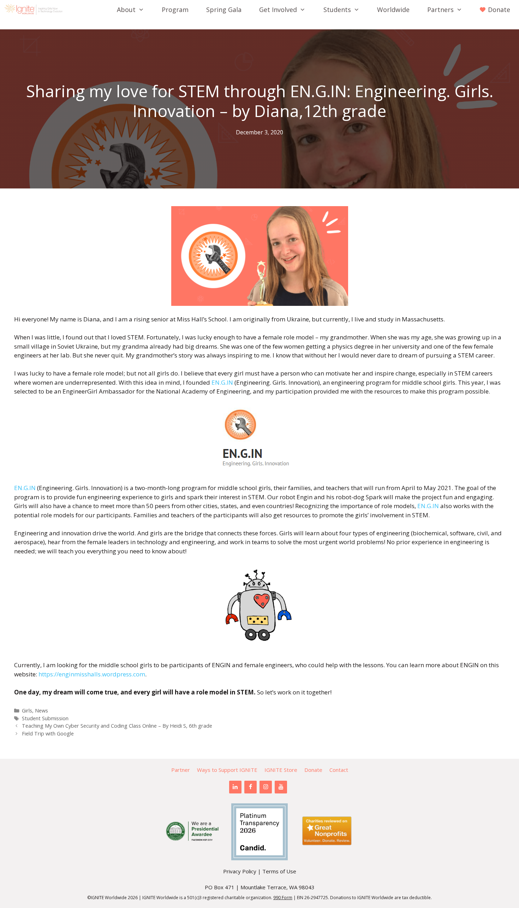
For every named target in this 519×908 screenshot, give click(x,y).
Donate (313, 769)
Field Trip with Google (48, 733)
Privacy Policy (239, 871)
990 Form (282, 898)
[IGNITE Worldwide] (35, 9)
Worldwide (393, 9)
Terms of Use (279, 871)
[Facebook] (250, 787)
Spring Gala (223, 9)
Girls (27, 710)
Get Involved (278, 9)
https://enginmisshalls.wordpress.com (91, 674)
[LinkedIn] (235, 787)
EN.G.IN (222, 382)
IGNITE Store (280, 769)
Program (175, 9)
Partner (180, 769)
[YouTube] (281, 787)
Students (337, 9)
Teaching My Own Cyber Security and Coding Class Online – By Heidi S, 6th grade (117, 725)
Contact (338, 769)
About (126, 9)
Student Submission (45, 718)
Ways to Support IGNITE (227, 769)
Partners (440, 9)
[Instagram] (266, 787)
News (41, 710)
